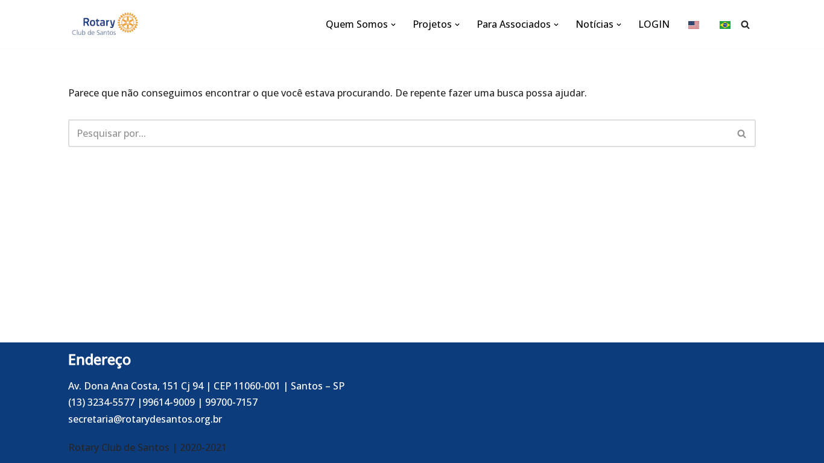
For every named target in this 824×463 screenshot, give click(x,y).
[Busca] (745, 24)
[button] (393, 24)
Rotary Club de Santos (120, 447)
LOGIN (654, 24)
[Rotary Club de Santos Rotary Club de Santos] (104, 24)
